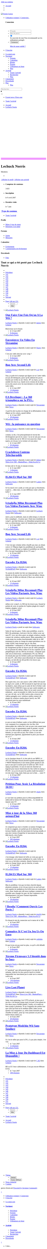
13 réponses (14, 583)
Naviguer (8, 56)
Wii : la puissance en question (22, 424)
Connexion (14, 42)
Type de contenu (9, 211)
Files (7, 258)
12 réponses (14, 390)
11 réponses (14, 1046)
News (11, 407)
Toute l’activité (15, 73)
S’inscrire (8, 50)
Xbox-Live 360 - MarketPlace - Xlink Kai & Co (22, 462)
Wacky (38, 348)
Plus (11, 69)
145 (6, 283)
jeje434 (39, 914)
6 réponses (14, 527)
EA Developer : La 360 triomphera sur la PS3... (19, 399)
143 (6, 279)
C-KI (38, 1061)
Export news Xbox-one (13, 97)
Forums (13, 58)
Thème (7, 1175)
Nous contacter (10, 1182)
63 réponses (14, 445)
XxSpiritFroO (10, 569)
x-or (37, 370)
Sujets (7, 236)
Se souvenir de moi (17, 38)
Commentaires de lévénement (16, 249)
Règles (12, 62)
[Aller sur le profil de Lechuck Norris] (12, 310)
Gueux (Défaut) (16, 1180)
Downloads (9, 81)
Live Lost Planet (15, 987)
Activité (8, 71)
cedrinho (39, 939)
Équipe (12, 64)
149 (6, 291)
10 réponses (14, 924)
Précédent (9, 272)
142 (6, 277)
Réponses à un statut (12, 227)
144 (6, 281)
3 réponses (14, 470)
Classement (9, 79)
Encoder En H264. (16, 562)
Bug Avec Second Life (18, 364)
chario (38, 792)
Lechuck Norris (11, 323)
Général (8, 325)
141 (6, 275)
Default (13, 1177)
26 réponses (14, 1019)
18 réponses (14, 496)
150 (6, 293)
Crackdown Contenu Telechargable (17, 453)
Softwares (9, 484)
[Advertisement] (23, 133)
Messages (8, 238)
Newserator (40, 405)
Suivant (8, 297)
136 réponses (15, 980)
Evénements (9, 247)
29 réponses (14, 417)
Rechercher (14, 75)
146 (6, 285)
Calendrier (14, 60)
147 (6, 287)
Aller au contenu (7, 2)
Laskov (39, 482)
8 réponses (14, 333)
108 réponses (15, 1073)
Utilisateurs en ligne (17, 66)
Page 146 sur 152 (12, 301)
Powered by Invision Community (25, 1188)
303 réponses (15, 839)
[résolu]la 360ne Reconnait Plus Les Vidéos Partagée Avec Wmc (23, 504)
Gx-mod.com (10, 54)
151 (6, 295)
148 (6, 289)
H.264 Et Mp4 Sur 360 (18, 476)
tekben (38, 460)
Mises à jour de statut (13, 224)
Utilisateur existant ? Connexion (17, 18)
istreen (38, 323)
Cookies (8, 1184)
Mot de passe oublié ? (18, 46)
